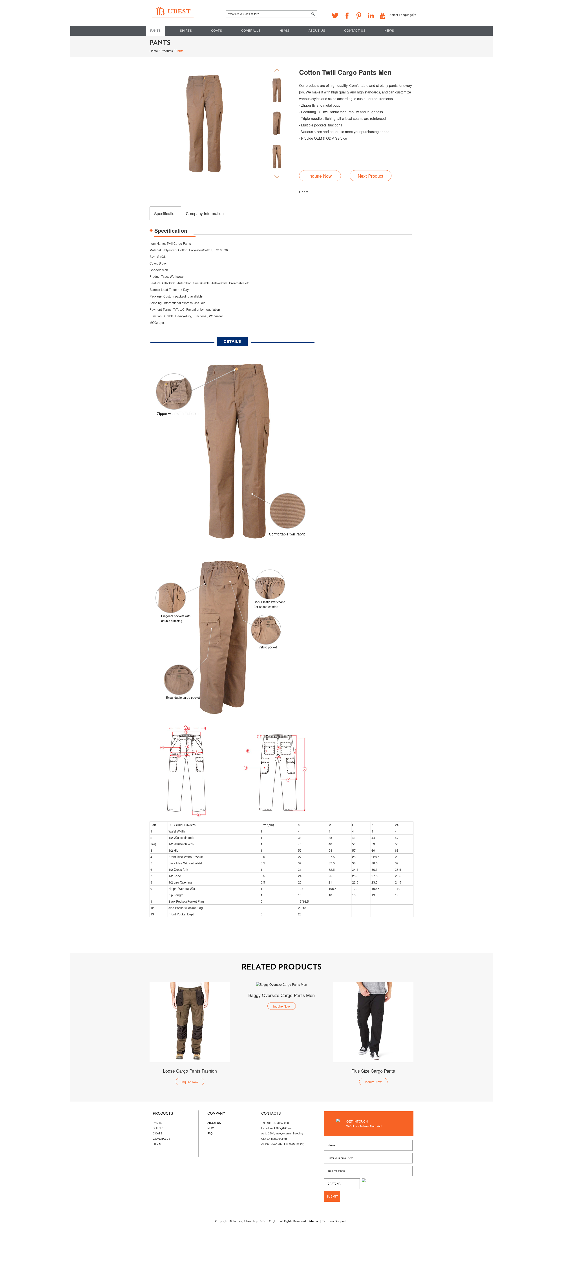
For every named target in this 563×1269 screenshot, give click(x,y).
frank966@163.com (281, 1128)
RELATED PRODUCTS (281, 967)
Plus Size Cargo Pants (281, 1071)
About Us (317, 30)
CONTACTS (271, 1113)
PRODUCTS (163, 1113)
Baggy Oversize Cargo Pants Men (190, 995)
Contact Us (354, 30)
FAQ (209, 1133)
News (389, 30)
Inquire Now (320, 176)
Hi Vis (284, 30)
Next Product (370, 176)
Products (167, 51)
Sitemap (314, 1221)
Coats (216, 30)
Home (154, 51)
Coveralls (251, 30)
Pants (155, 30)
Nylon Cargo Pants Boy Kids (373, 1071)
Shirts (186, 30)
